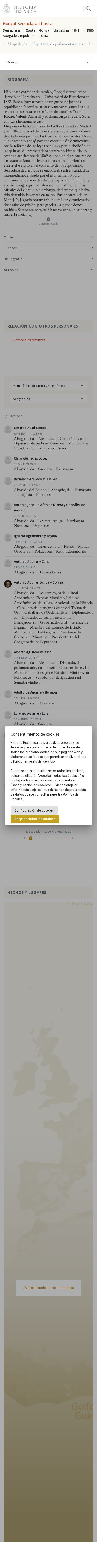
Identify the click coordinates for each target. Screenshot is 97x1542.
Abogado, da (17, 44)
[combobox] (48, 61)
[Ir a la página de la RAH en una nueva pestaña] (6, 8)
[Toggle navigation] (88, 8)
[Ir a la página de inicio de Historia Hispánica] (23, 8)
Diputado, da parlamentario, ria (58, 44)
